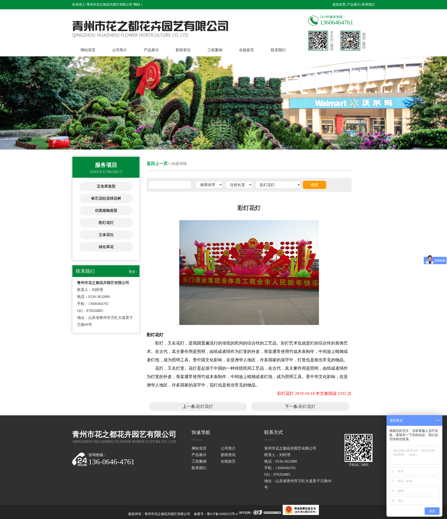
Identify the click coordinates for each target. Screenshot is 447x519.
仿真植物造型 (106, 210)
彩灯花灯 (106, 223)
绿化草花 (106, 247)
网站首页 (88, 50)
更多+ (133, 271)
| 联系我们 (367, 4)
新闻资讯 (183, 50)
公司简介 (119, 50)
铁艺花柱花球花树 (106, 198)
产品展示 (151, 50)
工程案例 (214, 50)
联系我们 (278, 50)
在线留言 (246, 50)
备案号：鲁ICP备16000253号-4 (216, 514)
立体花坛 (106, 235)
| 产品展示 (352, 4)
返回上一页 (157, 163)
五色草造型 (106, 186)
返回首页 (338, 4)
